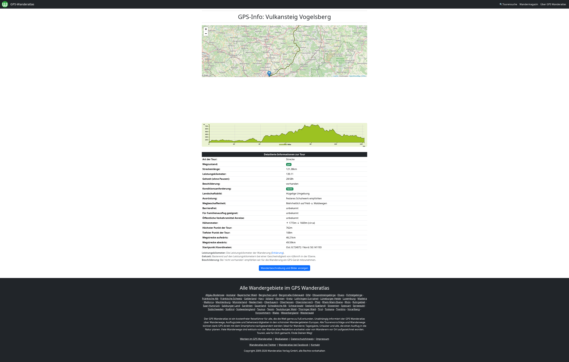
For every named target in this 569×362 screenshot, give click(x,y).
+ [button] (206, 29)
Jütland (270, 298)
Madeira (362, 298)
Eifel (308, 295)
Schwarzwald (296, 305)
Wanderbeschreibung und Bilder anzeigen (284, 268)
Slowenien (333, 305)
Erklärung (277, 252)
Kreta (289, 298)
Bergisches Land (268, 295)
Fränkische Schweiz (231, 298)
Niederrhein (255, 302)
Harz (261, 298)
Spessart (346, 305)
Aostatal (230, 295)
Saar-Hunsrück (211, 305)
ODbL (364, 76)
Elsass (341, 295)
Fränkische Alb (210, 298)
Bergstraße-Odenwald (291, 295)
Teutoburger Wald (286, 309)
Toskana (329, 309)
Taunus (261, 309)
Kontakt (315, 344)
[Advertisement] (291, 100)
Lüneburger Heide (330, 298)
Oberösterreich (304, 302)
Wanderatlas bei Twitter (262, 344)
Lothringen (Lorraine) (306, 298)
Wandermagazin (529, 4)
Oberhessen (287, 302)
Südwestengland (245, 309)
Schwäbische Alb (277, 305)
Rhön (348, 302)
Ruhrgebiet (359, 302)
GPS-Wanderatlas (22, 4)
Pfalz (317, 302)
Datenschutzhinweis (302, 339)
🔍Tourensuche (508, 4)
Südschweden (216, 309)
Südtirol (230, 309)
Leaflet (335, 76)
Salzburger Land (231, 305)
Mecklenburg (223, 302)
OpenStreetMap (355, 76)
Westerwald (307, 312)
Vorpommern (263, 312)
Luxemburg (349, 298)
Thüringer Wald (307, 309)
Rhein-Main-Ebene (332, 302)
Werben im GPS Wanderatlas (256, 339)
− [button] (206, 33)
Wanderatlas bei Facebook (293, 344)
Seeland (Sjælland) (315, 305)
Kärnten (279, 298)
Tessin (270, 309)
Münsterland (239, 302)
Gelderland (250, 298)
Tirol (320, 309)
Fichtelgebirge (354, 295)
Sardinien (247, 305)
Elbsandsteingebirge (324, 295)
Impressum (322, 339)
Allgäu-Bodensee (215, 295)
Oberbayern (271, 302)
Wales (275, 312)
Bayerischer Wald (247, 295)
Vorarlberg (353, 309)
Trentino (341, 309)
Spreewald (359, 305)
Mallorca (209, 302)
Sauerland (260, 305)
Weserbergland (289, 312)
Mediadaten (281, 339)
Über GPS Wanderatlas (553, 4)
